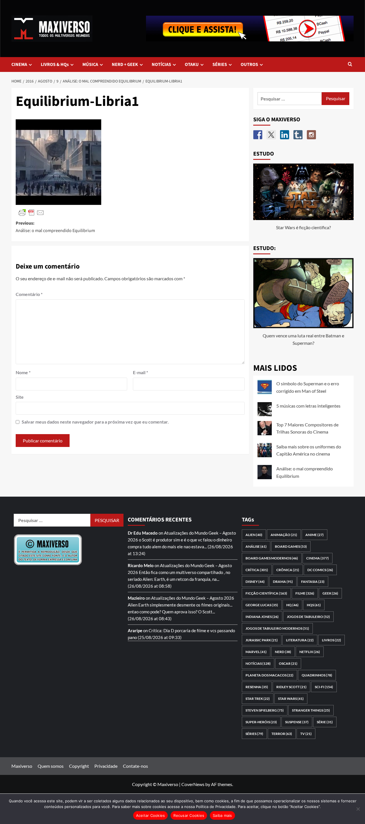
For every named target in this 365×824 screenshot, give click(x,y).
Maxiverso (21, 766)
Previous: (55, 227)
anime (314, 535)
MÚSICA (90, 64)
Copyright (79, 766)
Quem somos (51, 766)
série (325, 722)
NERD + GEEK (125, 64)
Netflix (309, 652)
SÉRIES (219, 64)
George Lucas (262, 605)
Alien (254, 535)
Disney (255, 581)
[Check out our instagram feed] (311, 134)
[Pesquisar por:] (289, 98)
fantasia (313, 581)
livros (331, 640)
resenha (257, 687)
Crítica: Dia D (161, 630)
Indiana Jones (262, 617)
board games (291, 546)
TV (306, 734)
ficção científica (266, 593)
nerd (283, 652)
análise (256, 546)
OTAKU (192, 64)
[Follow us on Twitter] (271, 134)
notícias (258, 663)
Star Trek (258, 698)
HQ (292, 605)
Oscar (288, 663)
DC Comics (320, 570)
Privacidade (105, 766)
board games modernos (272, 558)
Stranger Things (311, 710)
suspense (297, 722)
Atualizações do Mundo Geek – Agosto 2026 (192, 598)
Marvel (256, 652)
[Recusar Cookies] (358, 809)
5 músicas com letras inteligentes (308, 405)
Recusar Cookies (188, 815)
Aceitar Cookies (150, 815)
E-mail (140, 372)
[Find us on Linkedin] (284, 134)
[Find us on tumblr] (298, 134)
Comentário (29, 294)
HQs (314, 605)
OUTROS (249, 64)
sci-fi (324, 687)
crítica (257, 570)
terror (281, 734)
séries (254, 734)
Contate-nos (135, 766)
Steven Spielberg (265, 710)
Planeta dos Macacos (269, 675)
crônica (287, 570)
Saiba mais (222, 815)
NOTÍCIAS (161, 64)
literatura (300, 640)
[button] (350, 65)
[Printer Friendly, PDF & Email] (31, 212)
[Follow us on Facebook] (257, 134)
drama (283, 581)
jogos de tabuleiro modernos (277, 628)
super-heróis (261, 722)
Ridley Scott (291, 687)
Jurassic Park (262, 640)
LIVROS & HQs (55, 64)
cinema (317, 558)
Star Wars (291, 698)
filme (304, 593)
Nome (23, 372)
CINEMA (19, 64)
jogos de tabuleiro (308, 617)
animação (284, 535)
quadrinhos (317, 675)
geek (330, 593)
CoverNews (192, 784)
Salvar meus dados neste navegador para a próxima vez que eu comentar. (95, 421)
